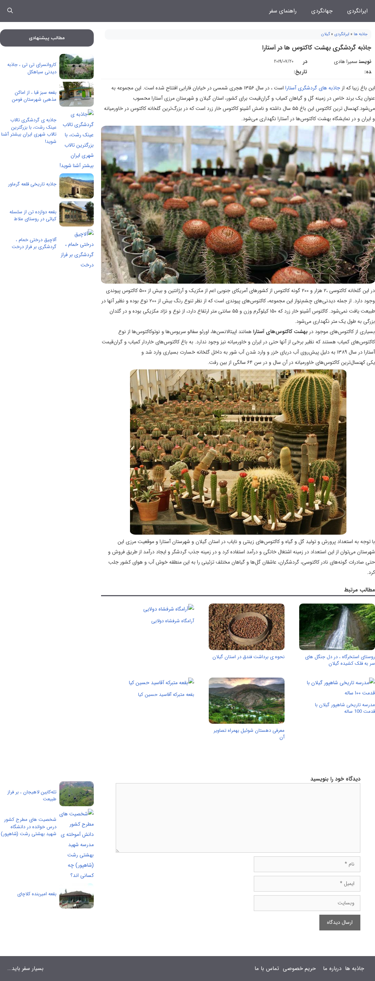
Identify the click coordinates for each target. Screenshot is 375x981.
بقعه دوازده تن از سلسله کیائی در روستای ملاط (33, 215)
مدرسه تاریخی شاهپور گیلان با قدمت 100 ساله (345, 708)
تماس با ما (267, 968)
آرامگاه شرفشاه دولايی (172, 621)
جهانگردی (322, 11)
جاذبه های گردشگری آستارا (313, 88)
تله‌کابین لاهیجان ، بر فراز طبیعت (31, 795)
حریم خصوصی (299, 968)
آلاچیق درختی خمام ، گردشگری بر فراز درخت (34, 243)
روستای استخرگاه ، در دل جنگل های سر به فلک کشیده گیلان (340, 660)
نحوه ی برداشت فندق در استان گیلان (248, 657)
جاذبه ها (361, 34)
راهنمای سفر (283, 11)
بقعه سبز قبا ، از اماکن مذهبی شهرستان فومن (34, 96)
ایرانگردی (357, 11)
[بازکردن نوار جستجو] (10, 11)
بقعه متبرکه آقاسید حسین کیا (166, 694)
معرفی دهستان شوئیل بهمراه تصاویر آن (249, 734)
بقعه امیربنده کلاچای (36, 894)
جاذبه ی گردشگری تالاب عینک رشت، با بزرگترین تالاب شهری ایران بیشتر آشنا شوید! (28, 130)
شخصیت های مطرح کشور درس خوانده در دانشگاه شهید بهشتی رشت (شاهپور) (28, 827)
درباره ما (332, 968)
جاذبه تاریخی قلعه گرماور (32, 184)
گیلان (325, 34)
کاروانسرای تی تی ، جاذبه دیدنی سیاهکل (31, 68)
